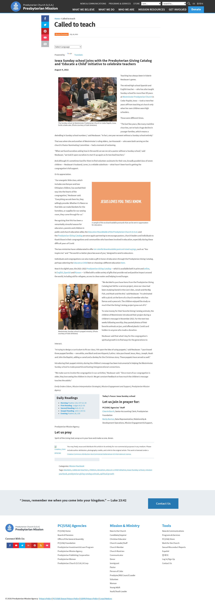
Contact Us (163, 503)
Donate (196, 9)
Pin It (44, 30)
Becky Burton (108, 419)
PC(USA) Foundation (66, 543)
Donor (112, 559)
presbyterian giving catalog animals (83, 473)
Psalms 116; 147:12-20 (73, 403)
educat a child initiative (116, 470)
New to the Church (118, 531)
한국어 (200, 3)
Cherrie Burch (108, 411)
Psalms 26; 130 (70, 413)
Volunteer (114, 579)
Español (165, 551)
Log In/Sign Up (168, 559)
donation (101, 470)
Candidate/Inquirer (118, 535)
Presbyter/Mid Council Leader (122, 575)
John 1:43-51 (73, 411)
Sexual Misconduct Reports (174, 547)
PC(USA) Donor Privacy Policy (66, 598)
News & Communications (93, 3)
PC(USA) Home (64, 531)
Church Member (117, 547)
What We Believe (83, 9)
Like (43, 17)
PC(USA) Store (168, 539)
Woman (113, 583)
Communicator (116, 555)
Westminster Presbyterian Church (137, 96)
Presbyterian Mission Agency (70, 551)
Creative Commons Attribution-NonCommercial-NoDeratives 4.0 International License (99, 454)
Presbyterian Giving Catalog (70, 235)
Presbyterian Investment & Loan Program (76, 547)
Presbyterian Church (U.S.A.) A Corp (73, 563)
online (146, 268)
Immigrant (114, 563)
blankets (67, 470)
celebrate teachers (80, 470)
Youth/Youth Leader (118, 591)
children (92, 470)
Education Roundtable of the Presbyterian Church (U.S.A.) (113, 231)
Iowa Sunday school (135, 470)
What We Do (106, 9)
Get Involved (177, 9)
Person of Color (116, 571)
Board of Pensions (65, 535)
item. (123, 262)
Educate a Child (80, 262)
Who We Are (126, 9)
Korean (78, 272)
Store (136, 3)
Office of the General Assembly (71, 539)
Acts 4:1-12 (72, 408)
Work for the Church (170, 543)
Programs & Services (120, 3)
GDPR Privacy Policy (89, 598)
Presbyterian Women (67, 559)
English (60, 272)
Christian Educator (118, 539)
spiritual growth (107, 473)
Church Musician (117, 551)
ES (194, 3)
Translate (78, 54)
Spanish (67, 272)
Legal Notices (106, 598)
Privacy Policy (45, 598)
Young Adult (115, 587)
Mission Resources (151, 9)
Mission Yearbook (61, 34)
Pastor (113, 567)
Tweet (44, 23)
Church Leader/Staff (118, 543)
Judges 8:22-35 (73, 405)
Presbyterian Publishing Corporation (73, 555)
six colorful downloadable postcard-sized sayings (115, 249)
